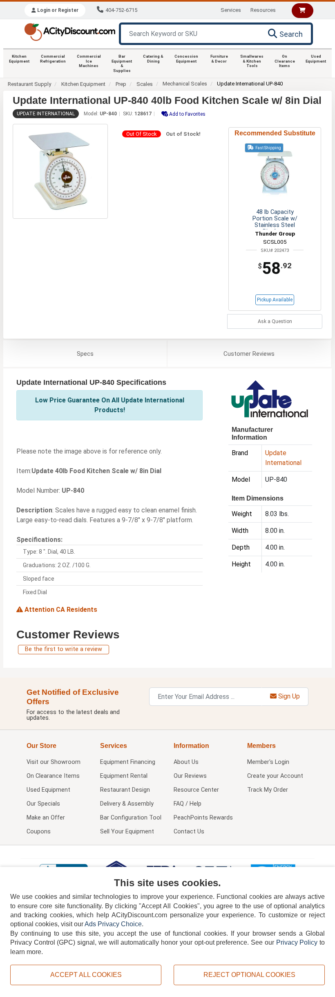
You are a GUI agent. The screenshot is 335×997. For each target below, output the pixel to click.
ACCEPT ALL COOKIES (86, 974)
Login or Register (57, 10)
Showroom (53, 762)
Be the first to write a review (63, 649)
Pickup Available (275, 300)
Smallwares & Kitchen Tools (252, 61)
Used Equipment (316, 58)
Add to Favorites (186, 114)
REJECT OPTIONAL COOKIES (249, 974)
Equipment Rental (123, 775)
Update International (46, 114)
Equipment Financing (127, 762)
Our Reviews (190, 775)
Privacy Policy (297, 942)
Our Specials (43, 803)
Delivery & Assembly (127, 803)
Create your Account (275, 775)
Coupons (39, 831)
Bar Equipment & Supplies (122, 63)
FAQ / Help (187, 803)
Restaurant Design (125, 789)
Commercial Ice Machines (89, 61)
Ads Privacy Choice (113, 924)
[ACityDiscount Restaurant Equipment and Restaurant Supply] (69, 31)
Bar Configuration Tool (130, 817)
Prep (121, 84)
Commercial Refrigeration (53, 58)
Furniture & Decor (219, 58)
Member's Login (268, 762)
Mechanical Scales (185, 84)
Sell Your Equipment (127, 831)
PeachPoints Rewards (203, 817)
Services (231, 10)
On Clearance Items (285, 61)
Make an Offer (46, 817)
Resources (263, 10)
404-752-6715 (121, 10)
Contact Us (189, 831)
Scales (144, 84)
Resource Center (196, 789)
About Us (186, 762)
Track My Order (267, 789)
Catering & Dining (153, 58)
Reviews (249, 353)
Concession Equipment (186, 58)
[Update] (269, 398)
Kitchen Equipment (19, 58)
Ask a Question (275, 321)
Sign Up (288, 696)
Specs (85, 353)
